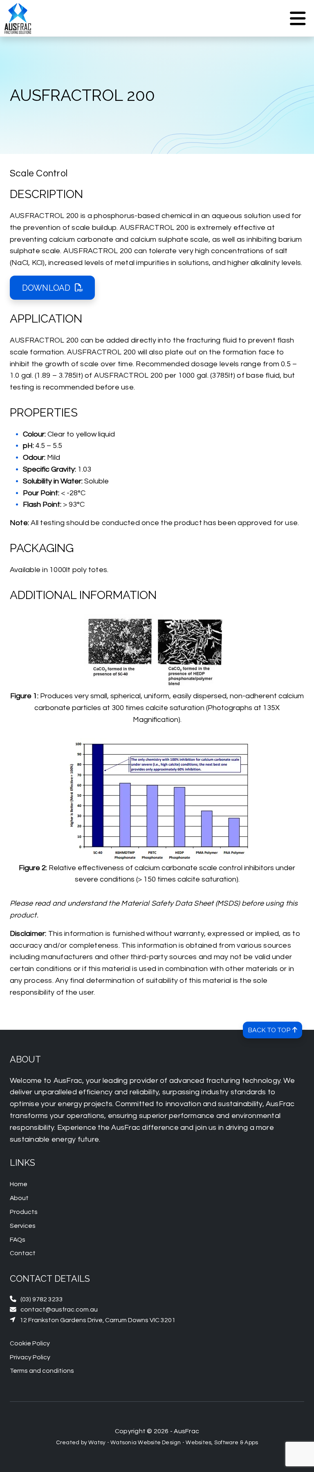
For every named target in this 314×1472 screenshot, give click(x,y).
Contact (23, 1253)
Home (18, 1184)
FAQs (17, 1239)
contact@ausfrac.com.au (54, 1309)
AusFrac (186, 1431)
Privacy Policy (30, 1357)
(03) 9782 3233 (36, 1299)
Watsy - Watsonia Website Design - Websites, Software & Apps (173, 1442)
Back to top (275, 1030)
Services (23, 1226)
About (19, 1198)
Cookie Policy (30, 1343)
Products (24, 1212)
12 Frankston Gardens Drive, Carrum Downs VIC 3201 (92, 1319)
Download (46, 288)
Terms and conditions (42, 1370)
